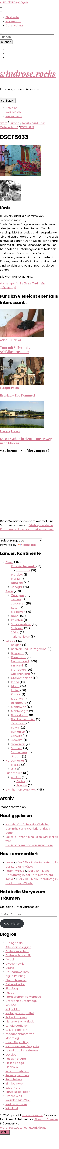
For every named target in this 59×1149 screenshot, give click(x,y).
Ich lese (10, 1005)
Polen (15, 388)
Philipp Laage (14, 1063)
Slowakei (17, 740)
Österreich (18, 723)
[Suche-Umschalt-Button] (1, 33)
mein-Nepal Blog (17, 1042)
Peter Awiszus (14, 871)
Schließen (8, 101)
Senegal (17, 587)
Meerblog (12, 1038)
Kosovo (16, 694)
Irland (15, 682)
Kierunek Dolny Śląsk (19, 1021)
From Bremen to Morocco (23, 997)
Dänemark (18, 657)
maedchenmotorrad (20, 1034)
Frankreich (18, 670)
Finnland (17, 665)
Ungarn (16, 756)
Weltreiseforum (16, 1104)
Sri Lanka (15, 340)
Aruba (20, 781)
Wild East (11, 1108)
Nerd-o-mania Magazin (22, 1046)
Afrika (9, 562)
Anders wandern (17, 951)
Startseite (12, 17)
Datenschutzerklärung (31, 1128)
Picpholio (11, 1067)
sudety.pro (12, 1088)
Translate (29, 545)
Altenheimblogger (18, 947)
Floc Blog (11, 988)
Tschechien (19, 752)
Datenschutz (14, 25)
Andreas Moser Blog (19, 955)
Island (15, 686)
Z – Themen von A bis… (20, 789)
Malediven (18, 612)
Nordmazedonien (23, 719)
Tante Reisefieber (17, 1092)
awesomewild (15, 964)
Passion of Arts (15, 1059)
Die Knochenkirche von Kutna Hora (29, 845)
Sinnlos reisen (14, 1083)
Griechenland (20, 674)
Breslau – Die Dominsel (17, 395)
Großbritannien (21, 678)
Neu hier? (11, 108)
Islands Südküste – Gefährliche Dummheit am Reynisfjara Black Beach (27, 829)
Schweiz (16, 736)
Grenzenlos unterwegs (21, 1001)
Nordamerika (14, 761)
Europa (14, 123)
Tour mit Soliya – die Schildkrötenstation (15, 349)
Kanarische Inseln (23, 566)
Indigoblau (12, 1009)
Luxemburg (18, 703)
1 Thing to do (14, 943)
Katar (15, 608)
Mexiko (15, 765)
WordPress (7, 1128)
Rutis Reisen (13, 1079)
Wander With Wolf (17, 1100)
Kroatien (17, 699)
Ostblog (11, 1055)
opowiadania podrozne (21, 1050)
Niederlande (19, 715)
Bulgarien (17, 653)
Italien (15, 431)
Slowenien (18, 744)
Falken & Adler (15, 984)
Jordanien (18, 603)
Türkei (15, 632)
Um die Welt (13, 1096)
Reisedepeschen (17, 1075)
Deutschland (20, 661)
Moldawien (18, 707)
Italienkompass (16, 1017)
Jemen (16, 599)
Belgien (16, 645)
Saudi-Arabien (21, 624)
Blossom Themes (46, 1119)
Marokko (17, 574)
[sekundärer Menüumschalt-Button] (1, 7)
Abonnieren (12, 923)
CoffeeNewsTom (17, 972)
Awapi (9, 959)
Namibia (17, 583)
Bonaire (21, 785)
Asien (3, 340)
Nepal (15, 616)
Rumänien (18, 732)
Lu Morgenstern (16, 1030)
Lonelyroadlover (16, 1026)
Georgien (17, 595)
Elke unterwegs (15, 980)
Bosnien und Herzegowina (29, 649)
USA (13, 769)
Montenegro (19, 711)
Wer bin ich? (13, 112)
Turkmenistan (20, 637)
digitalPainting (15, 976)
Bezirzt (9, 968)
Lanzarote (23, 570)
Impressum (13, 21)
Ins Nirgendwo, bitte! (19, 1013)
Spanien (16, 748)
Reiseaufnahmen (17, 1071)
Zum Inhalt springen (14, 2)
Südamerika (13, 773)
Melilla (15, 579)
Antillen (16, 777)
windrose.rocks (28, 73)
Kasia (9, 862)
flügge (9, 993)
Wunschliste (13, 116)
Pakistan (17, 620)
